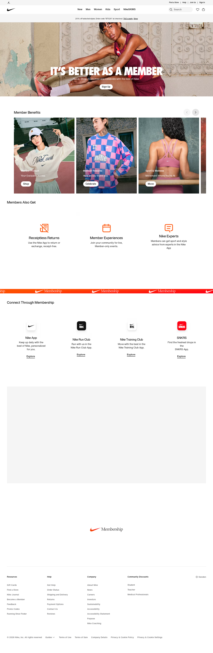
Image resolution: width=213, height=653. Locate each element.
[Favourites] (197, 9)
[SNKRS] (182, 347)
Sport (117, 9)
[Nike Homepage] (11, 9)
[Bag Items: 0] (203, 9)
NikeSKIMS (129, 9)
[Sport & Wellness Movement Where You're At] (169, 155)
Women (98, 9)
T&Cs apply (128, 19)
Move (151, 184)
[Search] (171, 9)
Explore (31, 356)
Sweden (202, 577)
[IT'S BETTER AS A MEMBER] (106, 59)
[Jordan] (8, 2)
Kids (107, 9)
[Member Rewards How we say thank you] (106, 155)
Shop (136, 19)
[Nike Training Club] (131, 347)
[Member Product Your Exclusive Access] (44, 155)
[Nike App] (31, 347)
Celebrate (90, 184)
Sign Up (106, 87)
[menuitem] (187, 2)
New (80, 9)
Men (88, 9)
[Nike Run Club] (81, 347)
